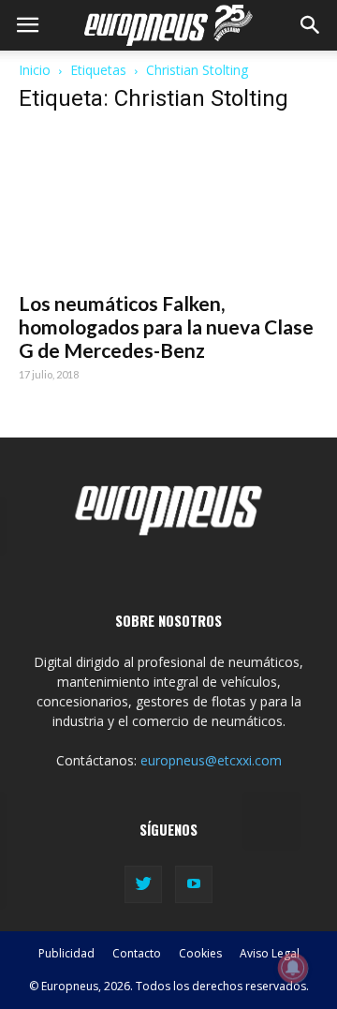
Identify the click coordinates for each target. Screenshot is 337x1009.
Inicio (35, 70)
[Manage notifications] (293, 968)
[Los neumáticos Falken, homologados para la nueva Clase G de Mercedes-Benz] (168, 205)
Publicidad (66, 953)
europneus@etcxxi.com (211, 760)
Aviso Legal (270, 953)
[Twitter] (143, 884)
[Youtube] (193, 884)
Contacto (136, 953)
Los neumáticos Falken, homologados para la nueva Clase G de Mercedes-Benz (166, 326)
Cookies (200, 953)
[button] (311, 25)
